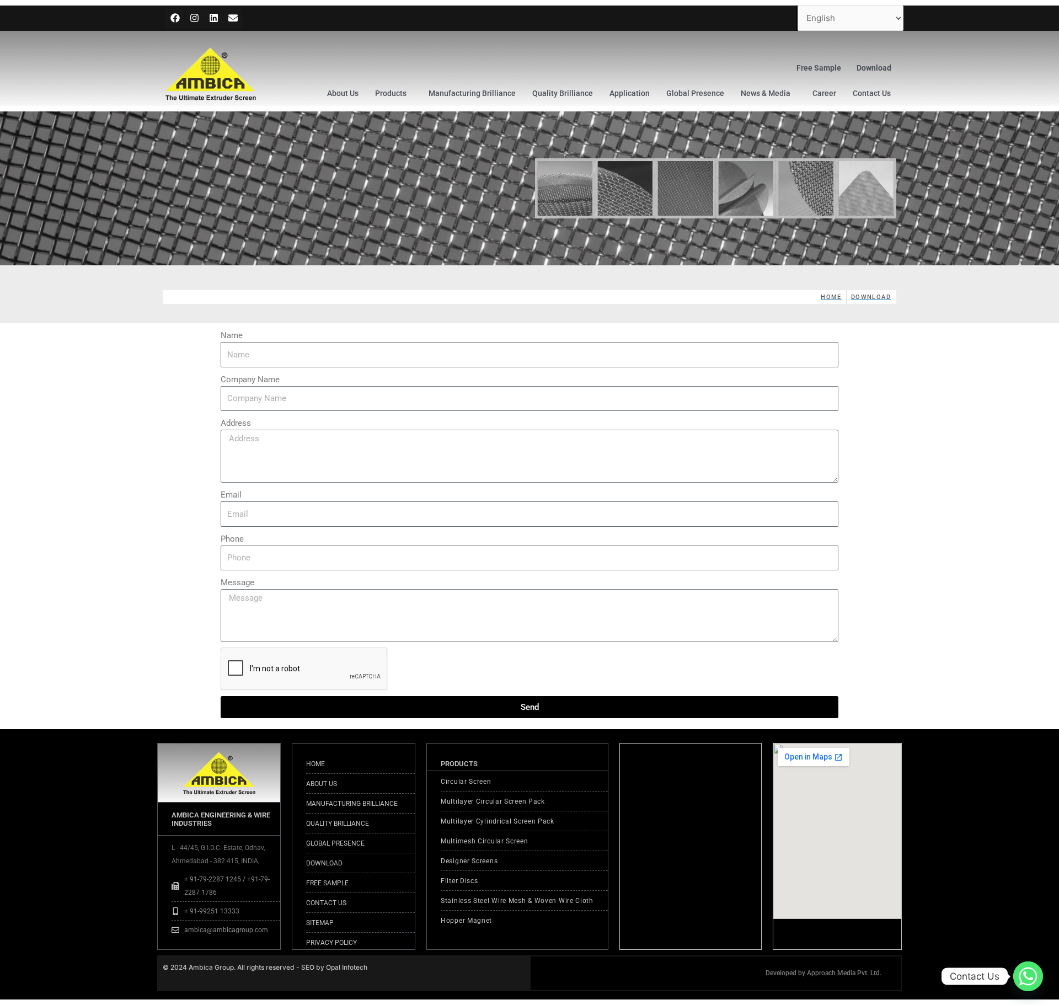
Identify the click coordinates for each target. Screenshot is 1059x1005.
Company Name (250, 379)
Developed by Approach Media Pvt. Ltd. (823, 973)
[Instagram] (194, 18)
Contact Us (872, 93)
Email (231, 495)
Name (232, 335)
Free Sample (818, 67)
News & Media (765, 93)
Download (874, 67)
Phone (232, 539)
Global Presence (695, 93)
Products (391, 93)
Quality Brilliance (562, 93)
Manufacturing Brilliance (472, 93)
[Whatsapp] (1028, 976)
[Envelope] (232, 18)
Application (629, 93)
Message (237, 582)
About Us (343, 93)
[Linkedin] (213, 18)
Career (824, 93)
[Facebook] (174, 18)
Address (236, 423)
